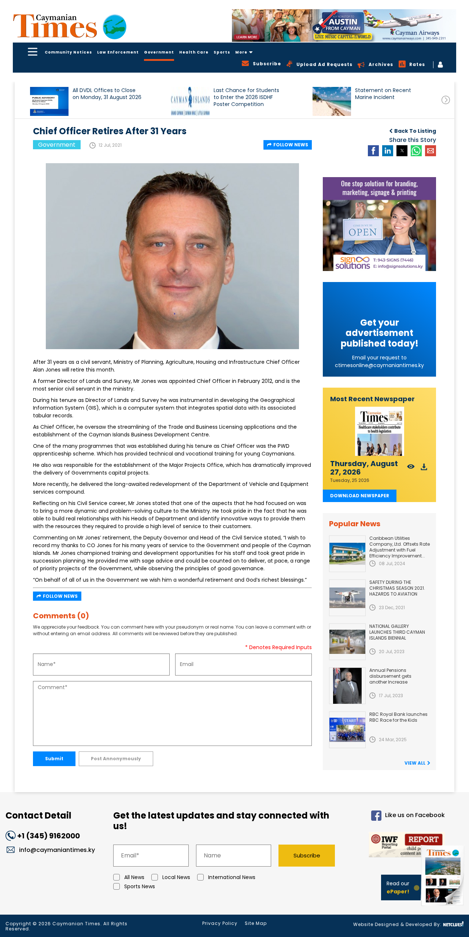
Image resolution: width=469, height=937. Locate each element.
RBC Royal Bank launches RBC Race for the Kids (398, 717)
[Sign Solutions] (379, 224)
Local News (176, 877)
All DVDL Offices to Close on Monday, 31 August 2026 (107, 94)
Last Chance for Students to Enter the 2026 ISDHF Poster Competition (246, 97)
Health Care (193, 52)
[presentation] (446, 100)
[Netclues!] (453, 924)
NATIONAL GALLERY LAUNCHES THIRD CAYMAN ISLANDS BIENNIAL (397, 632)
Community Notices (68, 52)
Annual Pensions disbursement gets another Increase (390, 676)
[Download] (424, 469)
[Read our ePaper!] (443, 907)
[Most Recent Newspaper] (379, 431)
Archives (381, 64)
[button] (49, 101)
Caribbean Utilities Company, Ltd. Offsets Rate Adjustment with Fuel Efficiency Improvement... (399, 547)
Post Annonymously (116, 758)
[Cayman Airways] (344, 25)
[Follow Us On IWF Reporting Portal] (396, 846)
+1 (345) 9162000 (48, 836)
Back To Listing (415, 131)
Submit (54, 758)
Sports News (139, 886)
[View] (411, 469)
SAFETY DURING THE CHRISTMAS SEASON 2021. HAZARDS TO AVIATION (397, 588)
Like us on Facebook (414, 815)
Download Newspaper (359, 496)
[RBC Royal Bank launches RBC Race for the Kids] (347, 730)
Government (159, 52)
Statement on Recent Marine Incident (383, 94)
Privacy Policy (219, 923)
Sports (222, 52)
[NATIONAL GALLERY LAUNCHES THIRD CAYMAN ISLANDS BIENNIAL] (347, 642)
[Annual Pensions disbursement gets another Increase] (347, 686)
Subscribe (306, 855)
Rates (417, 64)
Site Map (256, 923)
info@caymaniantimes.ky (57, 850)
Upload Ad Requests (324, 64)
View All (415, 763)
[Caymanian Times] (69, 25)
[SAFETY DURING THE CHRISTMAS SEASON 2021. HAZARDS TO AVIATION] (347, 598)
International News (231, 877)
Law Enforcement (118, 52)
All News (134, 877)
